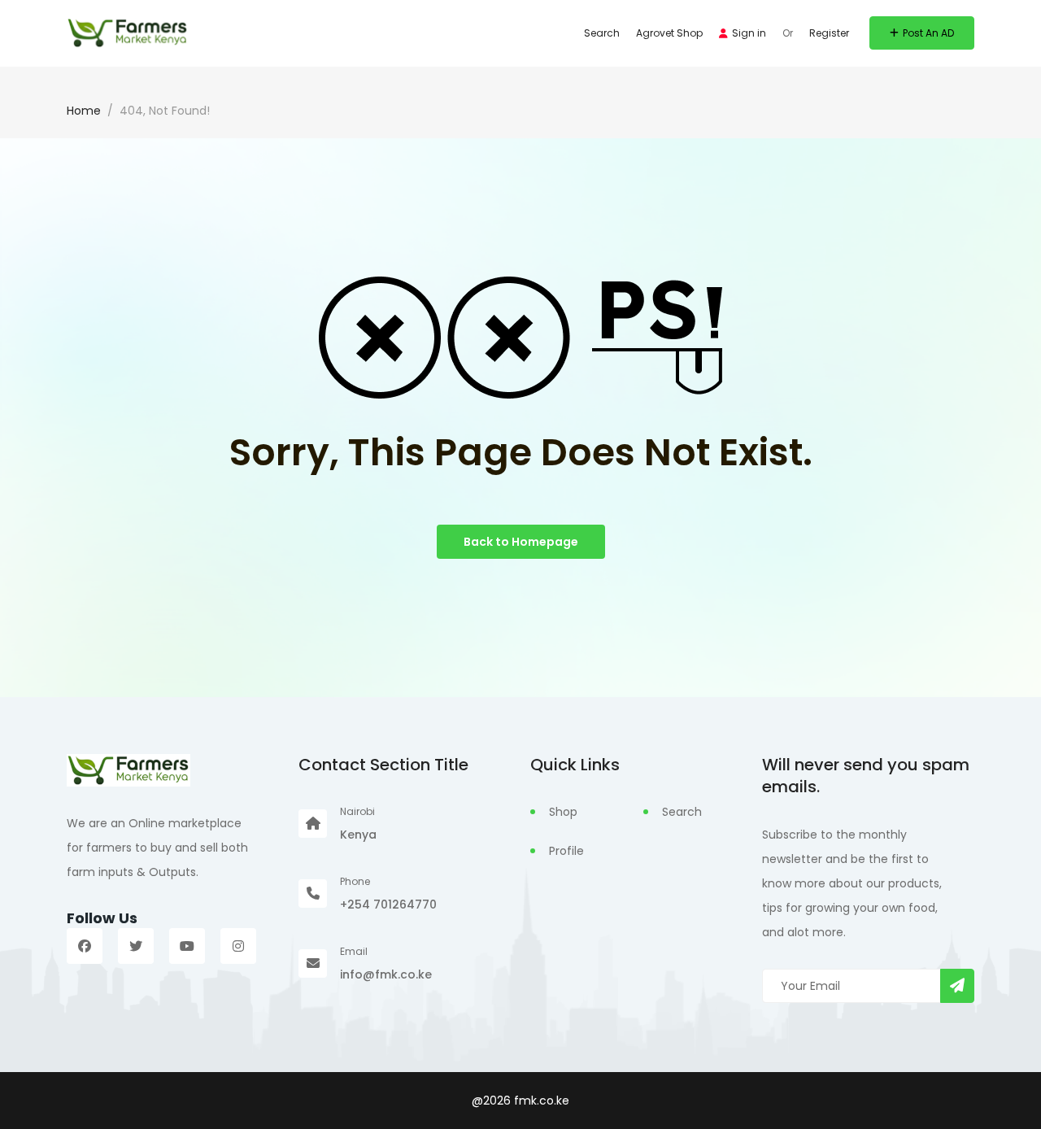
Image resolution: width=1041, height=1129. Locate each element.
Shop (563, 812)
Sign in (749, 33)
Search (602, 33)
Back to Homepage (521, 542)
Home (84, 110)
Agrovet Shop (669, 33)
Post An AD (928, 33)
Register (829, 33)
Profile (566, 851)
